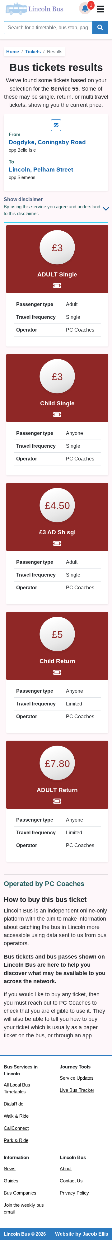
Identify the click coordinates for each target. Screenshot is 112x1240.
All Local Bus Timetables (17, 1088)
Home (12, 51)
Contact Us (71, 1180)
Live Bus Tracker (77, 1090)
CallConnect (16, 1128)
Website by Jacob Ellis (81, 1234)
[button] (85, 8)
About (66, 1168)
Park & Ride (16, 1140)
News (10, 1168)
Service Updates (77, 1078)
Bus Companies (20, 1192)
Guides (11, 1180)
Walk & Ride (16, 1116)
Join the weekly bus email (24, 1208)
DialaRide (13, 1103)
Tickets (33, 51)
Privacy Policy (74, 1192)
